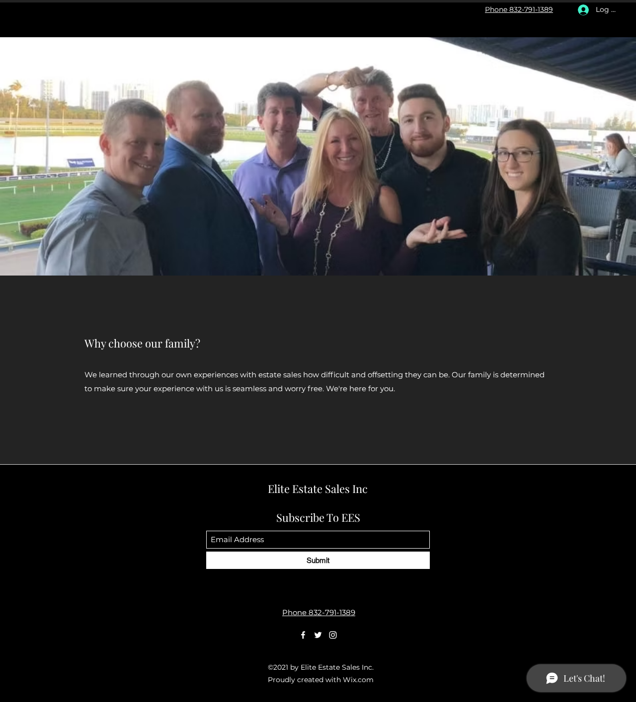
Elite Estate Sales (318, 488)
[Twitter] (318, 635)
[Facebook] (303, 635)
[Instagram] (333, 635)
